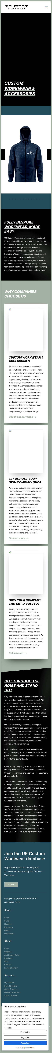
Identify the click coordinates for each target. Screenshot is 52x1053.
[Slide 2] (12, 199)
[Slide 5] (20, 199)
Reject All (25, 1037)
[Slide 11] (36, 199)
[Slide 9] (31, 199)
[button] (46, 7)
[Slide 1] (10, 199)
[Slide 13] (42, 199)
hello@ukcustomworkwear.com (20, 898)
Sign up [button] (11, 885)
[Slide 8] (28, 199)
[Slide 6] (23, 199)
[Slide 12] (39, 199)
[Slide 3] (15, 199)
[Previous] (3, 159)
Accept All (25, 1043)
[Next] (49, 159)
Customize (25, 1032)
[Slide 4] (18, 199)
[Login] (35, 7)
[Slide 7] (26, 199)
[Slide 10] (34, 199)
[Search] (31, 7)
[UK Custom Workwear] (16, 7)
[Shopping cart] (39, 7)
